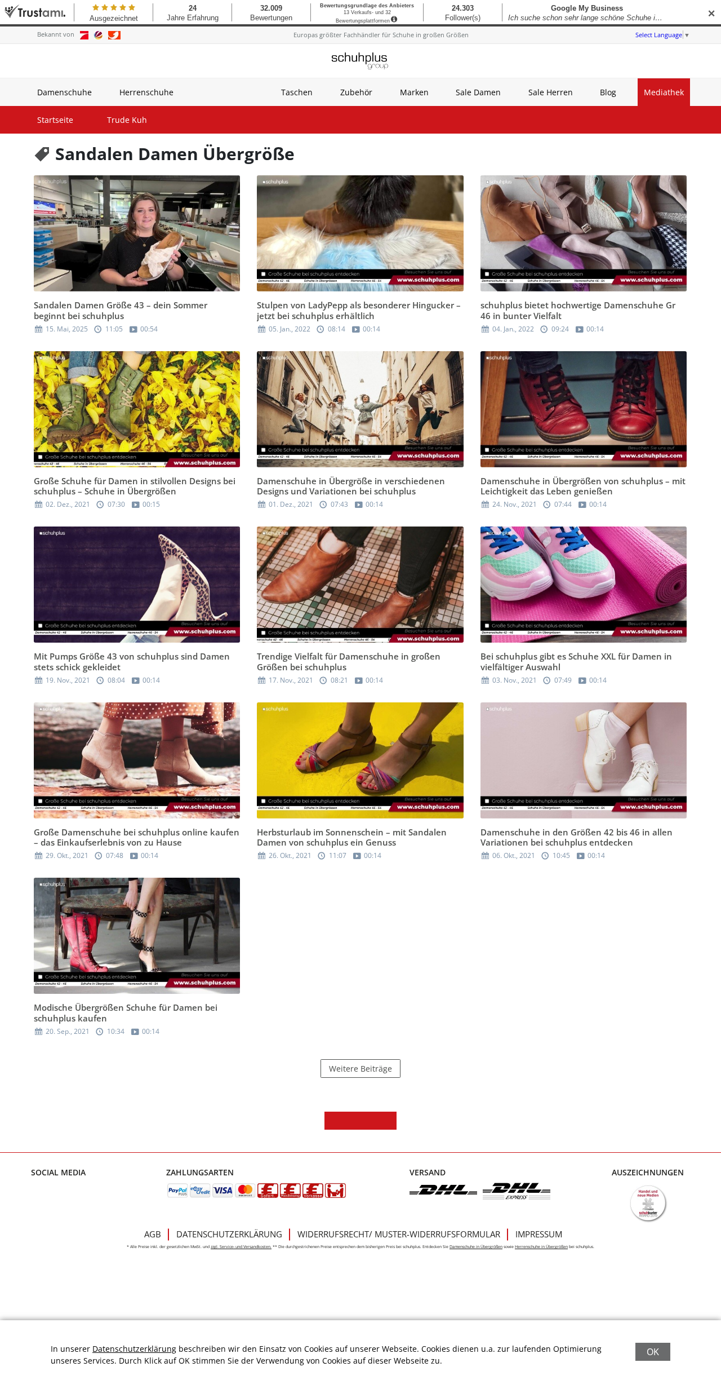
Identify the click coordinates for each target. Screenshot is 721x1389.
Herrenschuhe (146, 92)
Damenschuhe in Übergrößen (475, 1246)
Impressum (538, 1234)
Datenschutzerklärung (229, 1234)
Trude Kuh (127, 119)
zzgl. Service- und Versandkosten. (241, 1246)
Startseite (55, 119)
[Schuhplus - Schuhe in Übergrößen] (360, 61)
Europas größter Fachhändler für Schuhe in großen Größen (381, 34)
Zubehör (356, 92)
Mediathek (664, 92)
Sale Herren (550, 92)
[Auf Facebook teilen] (333, 1121)
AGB (152, 1234)
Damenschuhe (64, 92)
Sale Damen (478, 92)
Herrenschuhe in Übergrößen (541, 1246)
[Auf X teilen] (351, 1121)
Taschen (297, 92)
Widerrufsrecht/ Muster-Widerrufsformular (398, 1234)
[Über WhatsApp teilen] (369, 1121)
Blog (608, 92)
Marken (414, 92)
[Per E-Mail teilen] (388, 1121)
